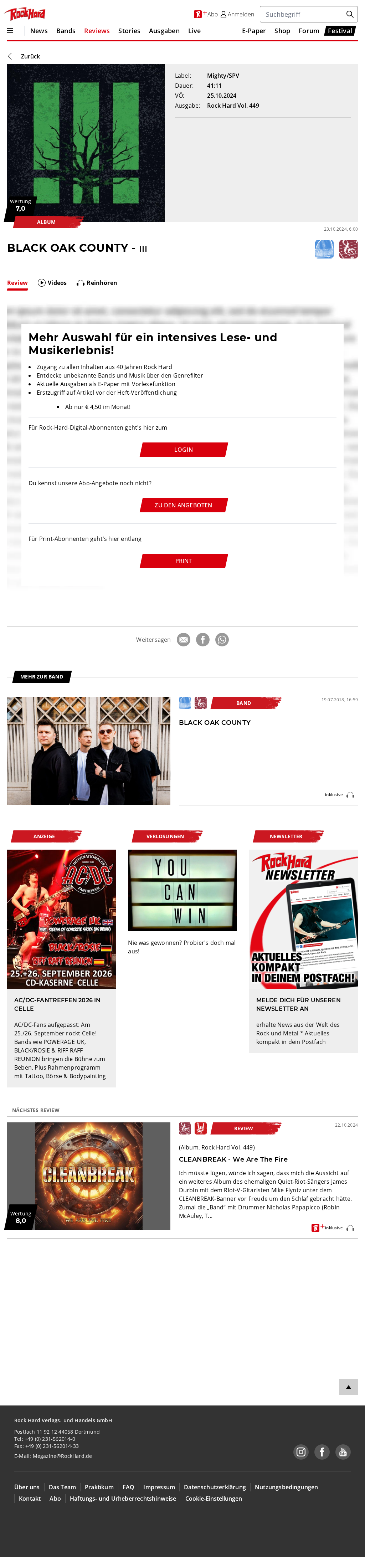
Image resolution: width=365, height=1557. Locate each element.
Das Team (62, 1487)
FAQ (129, 1487)
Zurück (30, 56)
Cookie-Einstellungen (213, 1498)
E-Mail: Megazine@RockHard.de (53, 1456)
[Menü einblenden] (10, 30)
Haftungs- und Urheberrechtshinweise (123, 1498)
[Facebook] (203, 639)
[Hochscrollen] (348, 1387)
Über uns (27, 1487)
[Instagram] (301, 1452)
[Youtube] (343, 1452)
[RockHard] (24, 14)
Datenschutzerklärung (215, 1487)
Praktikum (99, 1487)
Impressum (159, 1487)
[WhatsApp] (222, 639)
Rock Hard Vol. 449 (233, 105)
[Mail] (183, 639)
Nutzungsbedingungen (286, 1487)
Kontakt (30, 1498)
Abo (55, 1498)
